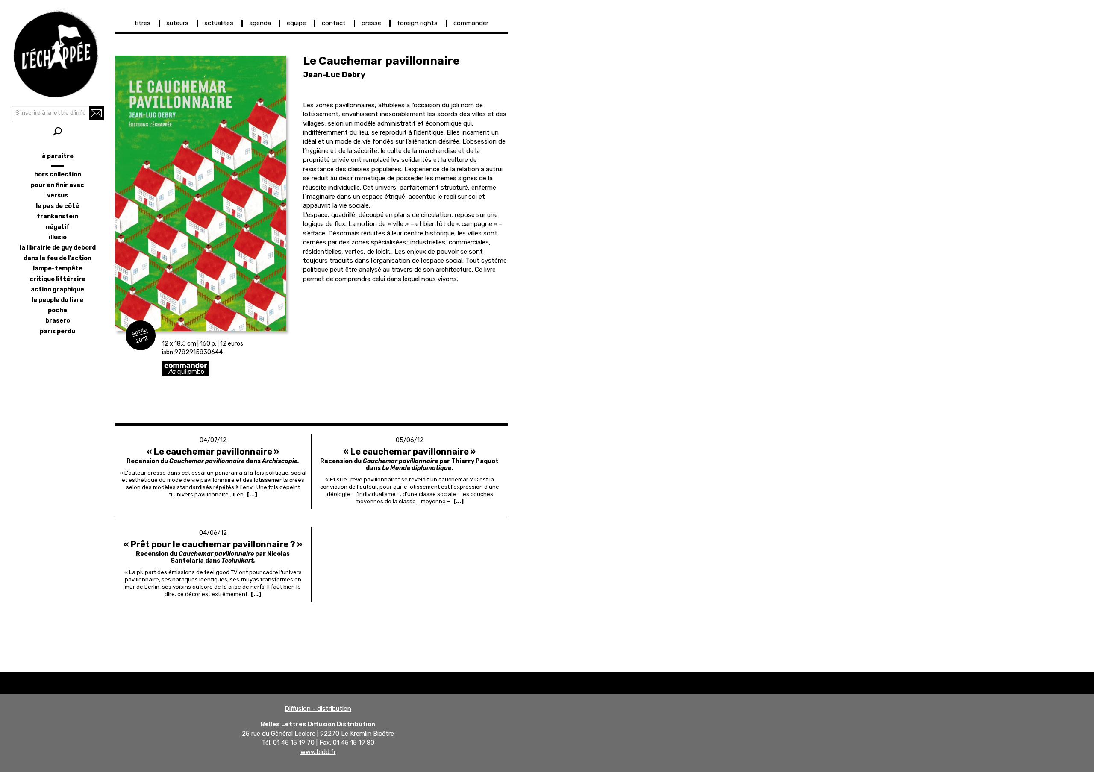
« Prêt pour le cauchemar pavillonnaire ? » (213, 544)
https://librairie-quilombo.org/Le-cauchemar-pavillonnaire (247, 368)
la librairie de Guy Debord (58, 247)
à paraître (58, 156)
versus (57, 195)
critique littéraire (57, 279)
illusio (58, 237)
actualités (218, 23)
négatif (58, 227)
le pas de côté (57, 206)
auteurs (177, 23)
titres (142, 23)
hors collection (57, 174)
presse (371, 23)
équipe (296, 23)
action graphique (57, 289)
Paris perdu (57, 331)
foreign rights (417, 23)
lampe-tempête (57, 268)
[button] (200, 193)
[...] (252, 494)
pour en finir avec (57, 185)
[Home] (57, 51)
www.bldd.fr (318, 752)
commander (470, 23)
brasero (57, 320)
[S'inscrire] (96, 113)
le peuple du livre (57, 300)
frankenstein (57, 216)
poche (57, 310)
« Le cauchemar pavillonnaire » (213, 451)
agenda (260, 23)
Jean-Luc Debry (334, 74)
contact (334, 23)
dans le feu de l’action (57, 258)
